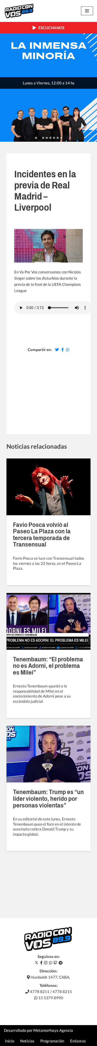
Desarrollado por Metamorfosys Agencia (38, 1030)
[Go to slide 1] (36, 138)
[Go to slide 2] (39, 138)
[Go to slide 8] (61, 138)
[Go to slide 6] (54, 138)
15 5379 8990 (50, 997)
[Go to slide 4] (47, 138)
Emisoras (78, 1041)
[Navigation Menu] (87, 10)
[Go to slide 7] (58, 138)
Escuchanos (50, 27)
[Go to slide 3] (43, 138)
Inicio (9, 1041)
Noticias (27, 1041)
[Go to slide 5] (50, 138)
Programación (52, 1041)
